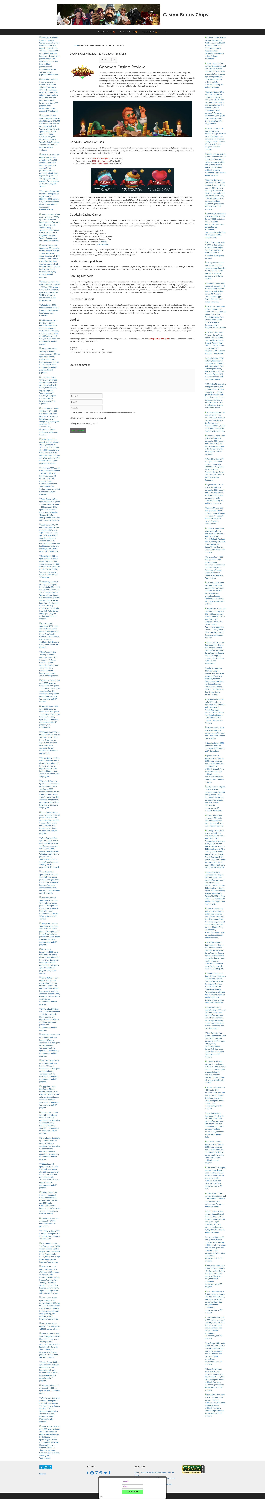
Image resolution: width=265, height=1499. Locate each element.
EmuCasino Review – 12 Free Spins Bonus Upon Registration (92, 352)
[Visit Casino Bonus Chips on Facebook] (109, 1473)
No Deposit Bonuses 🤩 (128, 32)
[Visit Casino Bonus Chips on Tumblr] (88, 1473)
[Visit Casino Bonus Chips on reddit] (92, 1473)
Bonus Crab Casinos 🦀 (106, 32)
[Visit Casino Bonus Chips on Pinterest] (100, 1473)
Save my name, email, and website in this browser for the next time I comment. (104, 412)
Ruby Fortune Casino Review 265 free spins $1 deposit (90, 350)
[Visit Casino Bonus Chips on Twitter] (105, 1473)
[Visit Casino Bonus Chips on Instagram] (96, 1473)
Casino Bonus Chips (185, 14)
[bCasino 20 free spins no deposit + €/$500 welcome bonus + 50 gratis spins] (49, 1226)
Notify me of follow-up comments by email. (88, 418)
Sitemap (42, 1474)
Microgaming (103, 244)
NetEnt (104, 241)
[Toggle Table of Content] (112, 60)
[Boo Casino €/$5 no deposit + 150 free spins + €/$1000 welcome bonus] (49, 1329)
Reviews (74, 348)
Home (76, 45)
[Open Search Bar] (165, 32)
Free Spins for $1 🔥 (150, 32)
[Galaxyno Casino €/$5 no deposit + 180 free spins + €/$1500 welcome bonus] (49, 1393)
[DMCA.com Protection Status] (45, 1468)
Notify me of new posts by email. (84, 423)
